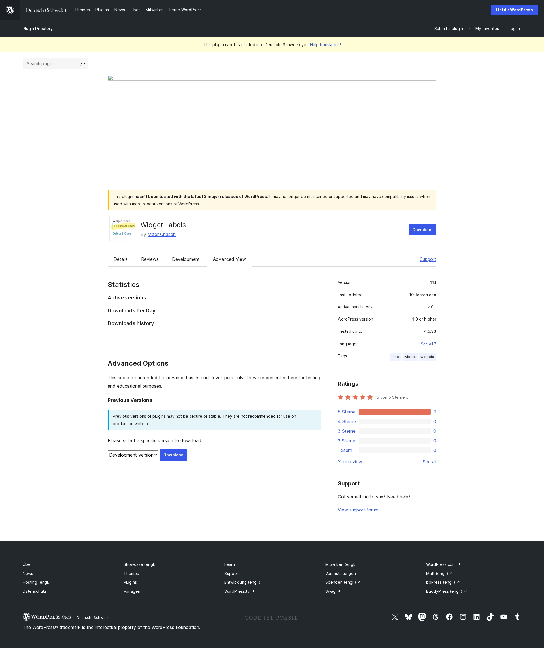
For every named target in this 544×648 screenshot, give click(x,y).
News (28, 573)
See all (429, 461)
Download (423, 229)
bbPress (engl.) (443, 582)
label (396, 357)
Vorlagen (132, 591)
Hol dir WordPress (514, 9)
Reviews (150, 259)
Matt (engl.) (439, 573)
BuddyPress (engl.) (446, 591)
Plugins (130, 582)
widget (410, 357)
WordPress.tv (239, 591)
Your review (350, 461)
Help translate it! (325, 44)
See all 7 (428, 344)
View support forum (358, 510)
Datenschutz (34, 591)
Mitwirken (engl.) (341, 564)
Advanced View (229, 259)
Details (121, 259)
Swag (333, 591)
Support (428, 259)
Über (27, 564)
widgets (427, 357)
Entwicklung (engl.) (242, 582)
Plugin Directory (38, 28)
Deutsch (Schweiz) (93, 617)
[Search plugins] (82, 63)
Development (186, 259)
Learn (229, 564)
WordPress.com (443, 564)
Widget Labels (163, 225)
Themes (131, 573)
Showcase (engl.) (140, 564)
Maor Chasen (162, 234)
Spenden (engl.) (343, 582)
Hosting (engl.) (37, 582)
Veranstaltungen (340, 573)
